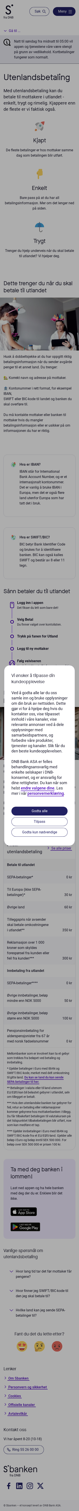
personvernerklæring (45, 793)
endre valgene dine (37, 788)
